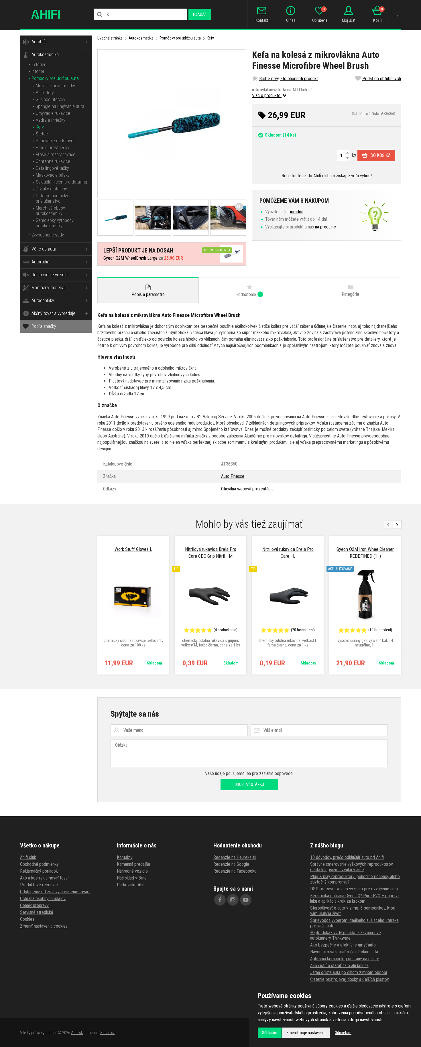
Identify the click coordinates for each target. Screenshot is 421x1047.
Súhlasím (269, 1032)
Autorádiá (40, 262)
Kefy (40, 127)
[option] (133, 605)
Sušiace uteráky (50, 99)
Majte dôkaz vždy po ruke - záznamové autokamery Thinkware (345, 935)
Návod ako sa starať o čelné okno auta (344, 952)
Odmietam (343, 1032)
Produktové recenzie (39, 885)
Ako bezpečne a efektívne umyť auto (343, 945)
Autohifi (39, 41)
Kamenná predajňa (133, 864)
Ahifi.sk (77, 1032)
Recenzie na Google (231, 864)
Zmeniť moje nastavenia (306, 1032)
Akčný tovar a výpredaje (53, 313)
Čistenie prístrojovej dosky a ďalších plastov (349, 979)
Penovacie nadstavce (56, 140)
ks (353, 155)
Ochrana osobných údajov (43, 898)
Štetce (42, 134)
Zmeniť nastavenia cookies (44, 926)
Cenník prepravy (34, 905)
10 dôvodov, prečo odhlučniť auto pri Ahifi (347, 857)
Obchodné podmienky (39, 864)
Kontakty (125, 857)
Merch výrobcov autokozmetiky (50, 210)
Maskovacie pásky (53, 175)
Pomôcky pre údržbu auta (55, 78)
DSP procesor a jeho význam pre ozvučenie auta (354, 889)
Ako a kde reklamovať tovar (44, 878)
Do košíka (380, 155)
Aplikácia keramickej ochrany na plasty (344, 958)
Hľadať (200, 14)
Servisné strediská (36, 912)
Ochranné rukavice (53, 161)
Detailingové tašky (52, 168)
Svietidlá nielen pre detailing (61, 182)
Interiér (38, 71)
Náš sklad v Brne (132, 878)
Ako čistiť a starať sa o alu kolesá (339, 965)
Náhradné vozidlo (132, 871)
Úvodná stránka (110, 38)
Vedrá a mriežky (50, 120)
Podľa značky (44, 326)
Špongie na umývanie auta (60, 106)
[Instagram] (233, 900)
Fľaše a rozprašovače (55, 154)
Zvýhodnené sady (48, 235)
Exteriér (39, 64)
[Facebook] (220, 900)
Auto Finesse (232, 476)
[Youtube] (245, 900)
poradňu (296, 211)
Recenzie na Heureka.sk (234, 857)
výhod (365, 175)
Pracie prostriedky (52, 147)
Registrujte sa (294, 175)
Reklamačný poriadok (39, 871)
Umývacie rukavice (53, 113)
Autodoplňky (43, 300)
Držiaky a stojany (51, 189)
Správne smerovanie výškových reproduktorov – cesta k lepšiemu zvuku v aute (353, 866)
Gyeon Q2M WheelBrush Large (130, 258)
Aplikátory (45, 92)
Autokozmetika (45, 54)
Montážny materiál (48, 287)
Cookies (27, 919)
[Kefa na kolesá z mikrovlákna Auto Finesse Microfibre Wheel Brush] (171, 123)
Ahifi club (28, 857)
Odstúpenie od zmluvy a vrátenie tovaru (55, 891)
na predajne (325, 227)
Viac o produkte (267, 95)
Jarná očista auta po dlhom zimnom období (348, 972)
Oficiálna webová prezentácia (247, 489)
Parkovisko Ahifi (131, 885)
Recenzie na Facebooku (234, 871)
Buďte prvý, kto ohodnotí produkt (288, 78)
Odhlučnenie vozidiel (50, 274)
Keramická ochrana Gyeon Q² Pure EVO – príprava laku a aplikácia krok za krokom (355, 898)
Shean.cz (107, 1032)
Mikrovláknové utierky (55, 85)
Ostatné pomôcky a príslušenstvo (54, 198)
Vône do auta (44, 249)
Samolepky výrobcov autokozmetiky (55, 223)
